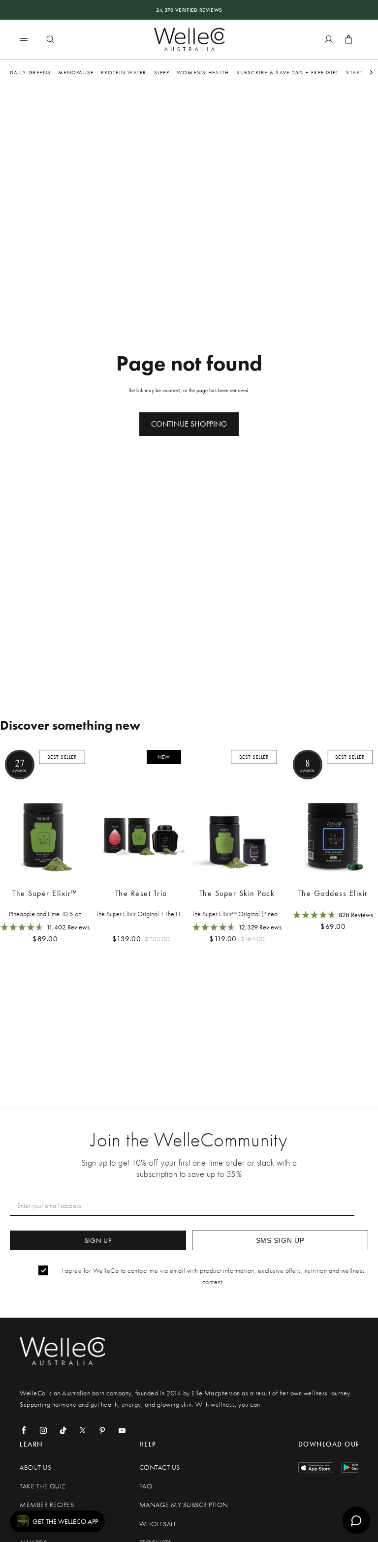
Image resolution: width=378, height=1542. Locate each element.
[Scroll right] (371, 72)
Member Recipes (47, 1505)
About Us (35, 1467)
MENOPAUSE (76, 72)
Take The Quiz (43, 1486)
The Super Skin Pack (237, 893)
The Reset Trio (141, 893)
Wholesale (158, 1524)
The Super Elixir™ (45, 893)
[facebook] (24, 1430)
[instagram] (43, 1430)
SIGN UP (98, 1240)
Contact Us (159, 1467)
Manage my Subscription (183, 1505)
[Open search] (50, 39)
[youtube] (122, 1430)
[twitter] (83, 1430)
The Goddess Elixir (333, 893)
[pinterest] (102, 1430)
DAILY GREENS (30, 72)
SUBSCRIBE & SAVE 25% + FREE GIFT (287, 72)
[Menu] (24, 39)
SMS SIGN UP (280, 1240)
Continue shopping (189, 424)
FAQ (146, 1486)
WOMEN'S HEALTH (203, 72)
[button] (57, 1521)
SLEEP (161, 72)
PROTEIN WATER (123, 72)
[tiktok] (63, 1430)
